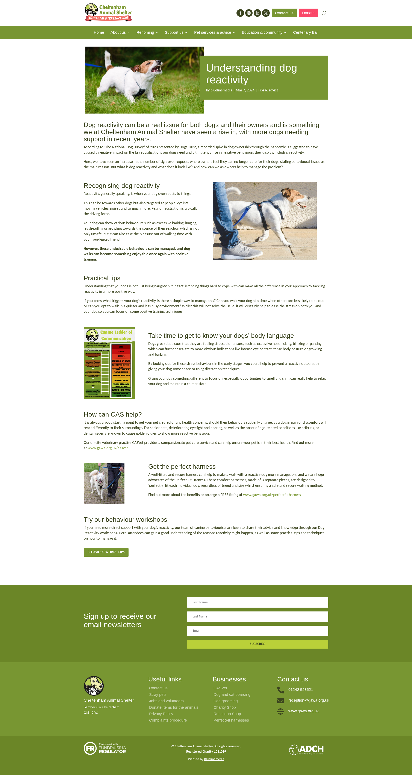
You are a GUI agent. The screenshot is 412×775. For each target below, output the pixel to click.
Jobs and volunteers (166, 701)
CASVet (220, 688)
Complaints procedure (168, 720)
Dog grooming (226, 701)
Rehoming (145, 33)
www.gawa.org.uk (303, 711)
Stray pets (158, 695)
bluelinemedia (221, 90)
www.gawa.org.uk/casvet (108, 448)
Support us (174, 33)
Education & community (262, 33)
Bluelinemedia (214, 759)
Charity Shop (225, 708)
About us (118, 33)
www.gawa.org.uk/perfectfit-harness (272, 495)
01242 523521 (300, 689)
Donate (308, 13)
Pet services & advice (212, 33)
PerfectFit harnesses (231, 720)
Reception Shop (227, 714)
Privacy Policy (161, 714)
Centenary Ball (305, 33)
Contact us (284, 13)
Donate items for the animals (173, 708)
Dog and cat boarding (232, 695)
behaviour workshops (106, 552)
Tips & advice (268, 90)
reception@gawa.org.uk (308, 700)
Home (99, 33)
